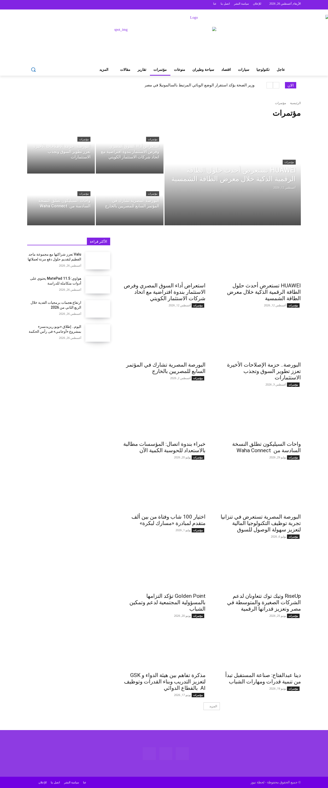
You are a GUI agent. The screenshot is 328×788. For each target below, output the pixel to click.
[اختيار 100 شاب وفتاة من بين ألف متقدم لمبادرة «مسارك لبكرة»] (164, 489)
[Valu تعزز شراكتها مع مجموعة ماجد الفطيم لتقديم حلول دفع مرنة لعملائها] (97, 260)
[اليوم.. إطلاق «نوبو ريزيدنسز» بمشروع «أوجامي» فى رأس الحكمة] (97, 333)
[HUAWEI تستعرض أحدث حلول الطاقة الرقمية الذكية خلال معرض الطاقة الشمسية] (233, 174)
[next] (269, 85)
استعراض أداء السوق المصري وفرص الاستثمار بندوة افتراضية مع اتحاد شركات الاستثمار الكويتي (165, 291)
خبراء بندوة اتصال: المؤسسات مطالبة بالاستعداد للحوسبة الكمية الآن (164, 447)
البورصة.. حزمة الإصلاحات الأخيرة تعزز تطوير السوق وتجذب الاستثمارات (264, 371)
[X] (43, 5)
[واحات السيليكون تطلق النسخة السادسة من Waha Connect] (61, 200)
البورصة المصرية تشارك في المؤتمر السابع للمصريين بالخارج (166, 368)
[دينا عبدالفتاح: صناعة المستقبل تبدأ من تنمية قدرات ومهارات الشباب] (259, 648)
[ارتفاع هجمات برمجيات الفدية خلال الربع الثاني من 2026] (97, 309)
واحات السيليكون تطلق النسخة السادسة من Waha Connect (266, 447)
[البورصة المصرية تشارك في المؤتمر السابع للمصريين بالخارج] (129, 200)
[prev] (276, 85)
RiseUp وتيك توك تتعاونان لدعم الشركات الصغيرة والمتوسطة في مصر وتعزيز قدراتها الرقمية (264, 602)
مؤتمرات (289, 162)
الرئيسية (295, 103)
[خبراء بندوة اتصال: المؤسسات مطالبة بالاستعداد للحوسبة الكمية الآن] (164, 417)
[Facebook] (53, 5)
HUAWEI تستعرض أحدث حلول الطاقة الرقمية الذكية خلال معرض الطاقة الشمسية (264, 291)
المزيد (213, 706)
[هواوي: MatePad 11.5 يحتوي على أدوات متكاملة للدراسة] (97, 285)
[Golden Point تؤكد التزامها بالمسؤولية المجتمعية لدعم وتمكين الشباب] (164, 569)
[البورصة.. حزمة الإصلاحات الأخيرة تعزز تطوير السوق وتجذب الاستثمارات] (61, 148)
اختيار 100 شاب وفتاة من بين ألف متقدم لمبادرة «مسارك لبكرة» (168, 520)
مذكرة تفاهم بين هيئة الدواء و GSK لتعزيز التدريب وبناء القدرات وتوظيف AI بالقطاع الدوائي (165, 681)
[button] (33, 69)
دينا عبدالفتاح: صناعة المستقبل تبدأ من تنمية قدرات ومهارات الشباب (263, 678)
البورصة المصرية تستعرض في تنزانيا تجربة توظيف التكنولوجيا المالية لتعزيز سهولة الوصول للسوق (261, 523)
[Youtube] (34, 5)
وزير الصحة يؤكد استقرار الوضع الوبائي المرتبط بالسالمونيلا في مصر (199, 85)
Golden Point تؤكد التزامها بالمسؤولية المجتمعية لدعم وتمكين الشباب (167, 602)
